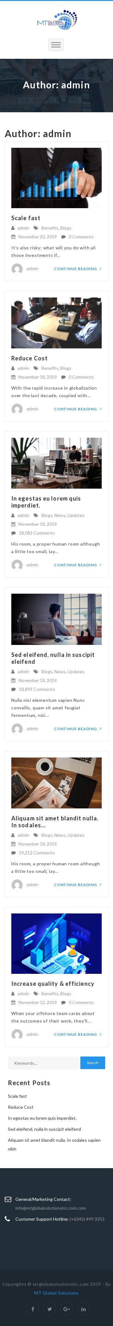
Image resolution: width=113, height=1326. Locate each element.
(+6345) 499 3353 (87, 1219)
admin (23, 227)
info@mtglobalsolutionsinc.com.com (50, 1208)
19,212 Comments (37, 852)
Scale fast (25, 217)
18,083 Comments (37, 532)
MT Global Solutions (56, 1292)
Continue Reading (76, 268)
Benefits (49, 227)
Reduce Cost (29, 358)
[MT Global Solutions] (56, 20)
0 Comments (81, 236)
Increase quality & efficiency (52, 983)
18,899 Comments (37, 689)
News (60, 515)
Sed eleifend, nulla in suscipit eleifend (44, 1129)
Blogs (65, 227)
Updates (75, 515)
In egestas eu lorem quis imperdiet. (42, 1118)
